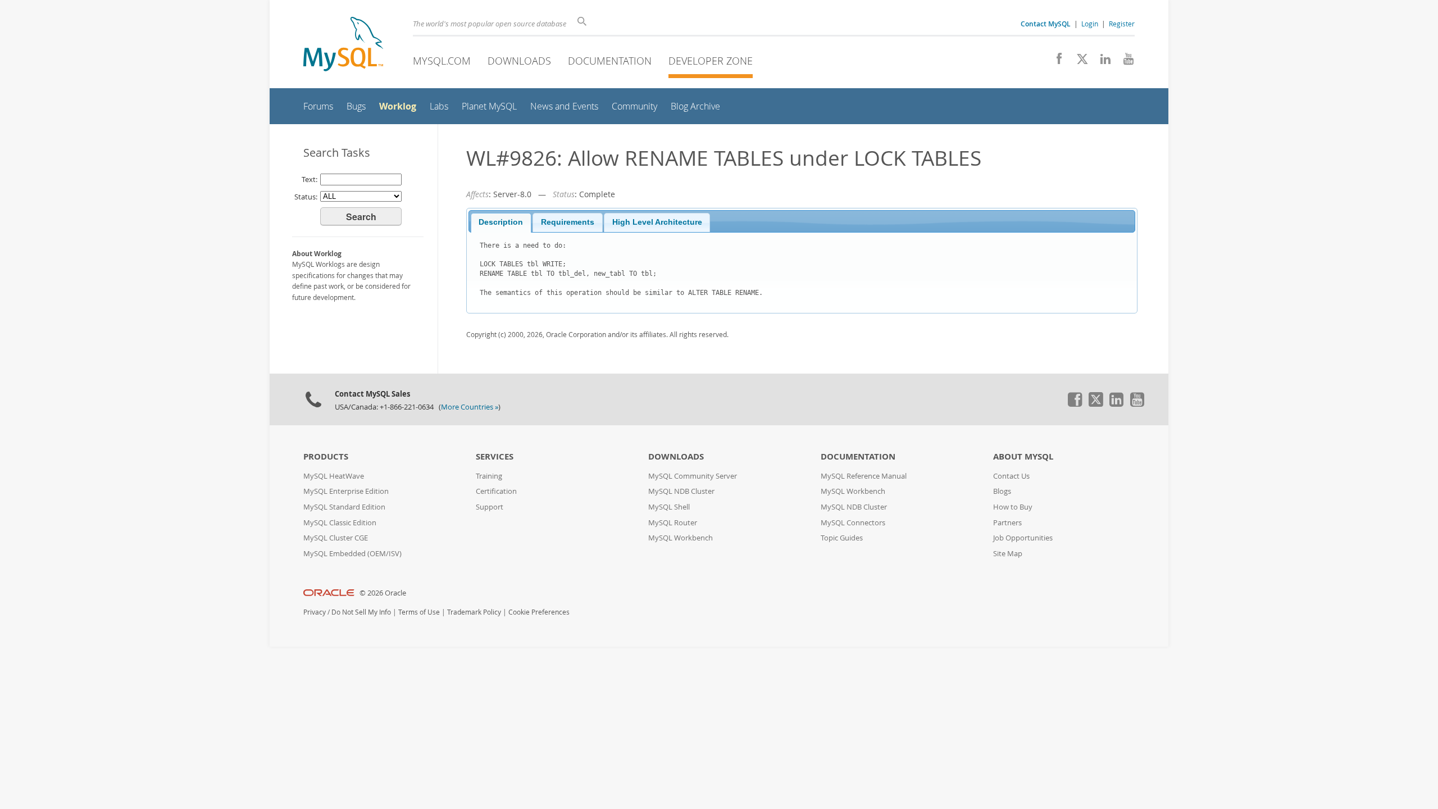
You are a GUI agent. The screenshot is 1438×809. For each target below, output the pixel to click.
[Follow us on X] (1078, 62)
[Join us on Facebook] (1055, 62)
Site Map (1007, 553)
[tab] (501, 223)
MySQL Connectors (853, 523)
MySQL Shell (669, 507)
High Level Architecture (657, 222)
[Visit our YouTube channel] (1124, 62)
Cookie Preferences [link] (539, 612)
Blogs (1002, 491)
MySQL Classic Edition (339, 523)
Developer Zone (710, 60)
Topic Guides (842, 538)
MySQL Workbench (680, 538)
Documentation (610, 60)
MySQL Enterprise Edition (346, 491)
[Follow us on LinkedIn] (1101, 62)
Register (1122, 23)
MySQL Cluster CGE (335, 538)
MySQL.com (442, 60)
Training (489, 476)
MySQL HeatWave (333, 476)
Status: (305, 197)
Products (325, 456)
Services (494, 456)
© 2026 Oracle (383, 593)
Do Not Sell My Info (361, 612)
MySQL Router (672, 523)
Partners (1007, 523)
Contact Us (1011, 476)
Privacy (314, 612)
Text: (309, 179)
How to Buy (1012, 507)
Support (489, 507)
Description (501, 222)
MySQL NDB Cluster (681, 491)
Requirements (567, 222)
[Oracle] (328, 593)
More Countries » (469, 407)
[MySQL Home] (343, 45)
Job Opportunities (1023, 538)
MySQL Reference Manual (864, 476)
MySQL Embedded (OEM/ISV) (352, 553)
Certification (496, 491)
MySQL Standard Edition (344, 507)
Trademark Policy (474, 612)
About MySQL (1023, 456)
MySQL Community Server (692, 476)
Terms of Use (419, 612)
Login (1089, 23)
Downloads (519, 60)
